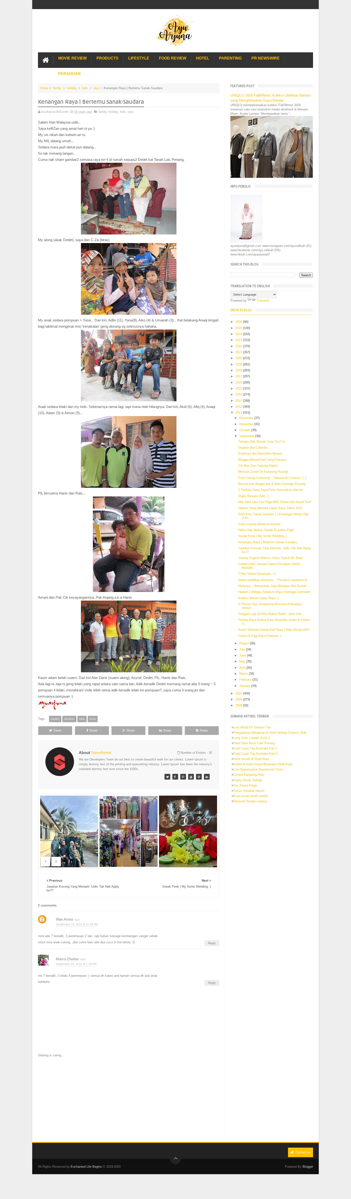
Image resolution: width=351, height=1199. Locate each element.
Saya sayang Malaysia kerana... (260, 524)
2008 (239, 705)
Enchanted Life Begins (86, 1166)
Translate (262, 300)
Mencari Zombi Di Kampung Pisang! (263, 471)
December (246, 418)
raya (96, 88)
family (57, 88)
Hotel (202, 58)
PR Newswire (265, 58)
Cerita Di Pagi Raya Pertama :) (259, 636)
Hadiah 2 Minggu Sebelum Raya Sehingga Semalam (274, 592)
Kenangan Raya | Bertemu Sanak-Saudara (267, 542)
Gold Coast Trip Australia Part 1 (255, 748)
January (245, 686)
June (243, 655)
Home (44, 88)
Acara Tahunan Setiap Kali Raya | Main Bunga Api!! (273, 629)
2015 (239, 388)
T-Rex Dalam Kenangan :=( (257, 573)
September (247, 436)
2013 (239, 400)
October (245, 430)
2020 (239, 358)
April (242, 667)
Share (93, 730)
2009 (239, 699)
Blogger (308, 1166)
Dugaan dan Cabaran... (254, 447)
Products (107, 58)
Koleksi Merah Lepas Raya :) (258, 598)
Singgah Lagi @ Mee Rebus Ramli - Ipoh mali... (271, 614)
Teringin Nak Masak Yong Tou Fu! (261, 441)
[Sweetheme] (167, 777)
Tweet (57, 730)
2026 (239, 322)
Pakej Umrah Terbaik (247, 780)
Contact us (303, 1152)
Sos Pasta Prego (245, 785)
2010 (239, 693)
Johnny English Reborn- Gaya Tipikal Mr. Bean (270, 558)
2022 (239, 346)
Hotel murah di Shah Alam (251, 759)
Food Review (172, 58)
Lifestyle (138, 58)
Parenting (230, 58)
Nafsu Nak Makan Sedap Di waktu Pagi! (266, 530)
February (245, 679)
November (246, 424)
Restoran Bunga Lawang (250, 801)
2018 (239, 370)
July (242, 649)
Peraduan (69, 74)
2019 (239, 364)
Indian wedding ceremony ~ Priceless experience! (272, 580)
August (244, 643)
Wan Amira (64, 919)
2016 (239, 382)
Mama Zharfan (67, 959)
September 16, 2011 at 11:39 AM (77, 924)
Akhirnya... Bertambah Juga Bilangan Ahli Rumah (272, 586)
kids (85, 88)
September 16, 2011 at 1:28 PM (76, 964)
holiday (72, 88)
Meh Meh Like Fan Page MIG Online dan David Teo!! (275, 502)
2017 (239, 376)
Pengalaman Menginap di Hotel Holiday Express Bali (269, 732)
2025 (239, 328)
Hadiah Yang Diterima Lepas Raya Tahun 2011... (271, 508)
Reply (212, 943)
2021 (239, 352)
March (244, 673)
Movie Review (72, 58)
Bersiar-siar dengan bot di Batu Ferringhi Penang (271, 484)
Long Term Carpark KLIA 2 (251, 738)
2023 (239, 340)
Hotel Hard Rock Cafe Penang (254, 743)
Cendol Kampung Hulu (248, 774)
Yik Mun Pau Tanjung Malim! (258, 465)
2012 (239, 406)
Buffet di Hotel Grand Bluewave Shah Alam (263, 764)
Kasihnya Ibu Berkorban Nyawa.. (261, 453)
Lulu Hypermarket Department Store (258, 769)
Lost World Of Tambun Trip (252, 727)
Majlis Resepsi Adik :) (253, 496)
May (242, 661)
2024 (239, 334)
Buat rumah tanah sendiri (250, 796)
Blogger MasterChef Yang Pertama (262, 459)
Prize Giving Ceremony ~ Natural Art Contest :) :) (272, 478)
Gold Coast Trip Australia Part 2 (255, 753)
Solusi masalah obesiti (249, 790)
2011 (239, 412)
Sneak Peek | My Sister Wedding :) (262, 536)
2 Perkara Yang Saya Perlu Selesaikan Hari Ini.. (271, 490)
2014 (239, 394)
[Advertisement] (128, 1097)
